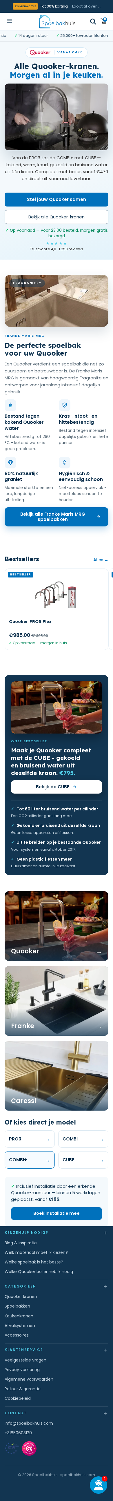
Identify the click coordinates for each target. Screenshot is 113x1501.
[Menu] (10, 21)
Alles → (100, 559)
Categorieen (56, 1286)
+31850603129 (18, 1433)
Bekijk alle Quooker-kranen (56, 217)
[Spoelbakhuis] (56, 21)
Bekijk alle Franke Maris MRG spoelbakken (52, 516)
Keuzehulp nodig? (56, 1232)
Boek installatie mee (56, 1213)
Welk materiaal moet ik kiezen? (36, 1252)
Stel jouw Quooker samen (56, 199)
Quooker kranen (21, 1296)
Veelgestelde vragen (25, 1360)
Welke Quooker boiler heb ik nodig (39, 1271)
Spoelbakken (17, 1306)
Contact (56, 1413)
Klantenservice (56, 1349)
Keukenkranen (19, 1316)
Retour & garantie (23, 1389)
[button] (93, 22)
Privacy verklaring (22, 1370)
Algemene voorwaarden (29, 1379)
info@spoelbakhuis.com (29, 1423)
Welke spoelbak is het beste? (34, 1262)
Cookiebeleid (18, 1398)
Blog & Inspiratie (21, 1243)
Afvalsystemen (20, 1325)
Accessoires (17, 1335)
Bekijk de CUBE (52, 787)
